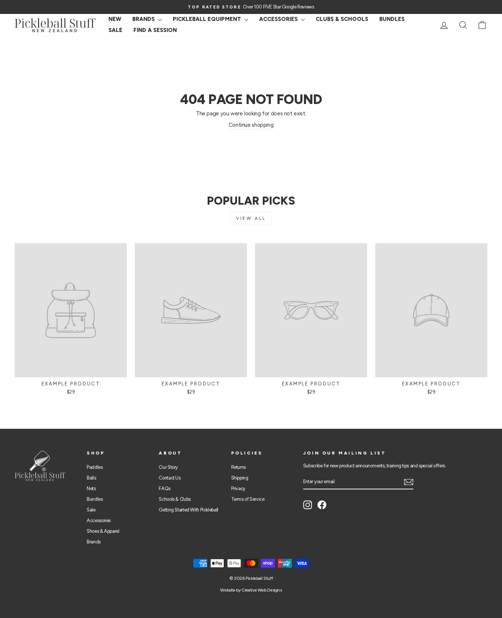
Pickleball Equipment (208, 19)
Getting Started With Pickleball (188, 510)
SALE (115, 30)
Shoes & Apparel (103, 531)
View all (251, 218)
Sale (91, 510)
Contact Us (169, 478)
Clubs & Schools (342, 19)
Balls (91, 478)
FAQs (165, 488)
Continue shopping (251, 125)
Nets (91, 488)
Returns (238, 467)
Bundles (392, 19)
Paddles (95, 467)
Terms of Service (248, 499)
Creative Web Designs (261, 590)
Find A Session (155, 30)
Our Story (168, 467)
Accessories (279, 19)
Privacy (238, 488)
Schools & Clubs (174, 499)
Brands (144, 19)
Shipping (239, 478)
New (114, 19)
